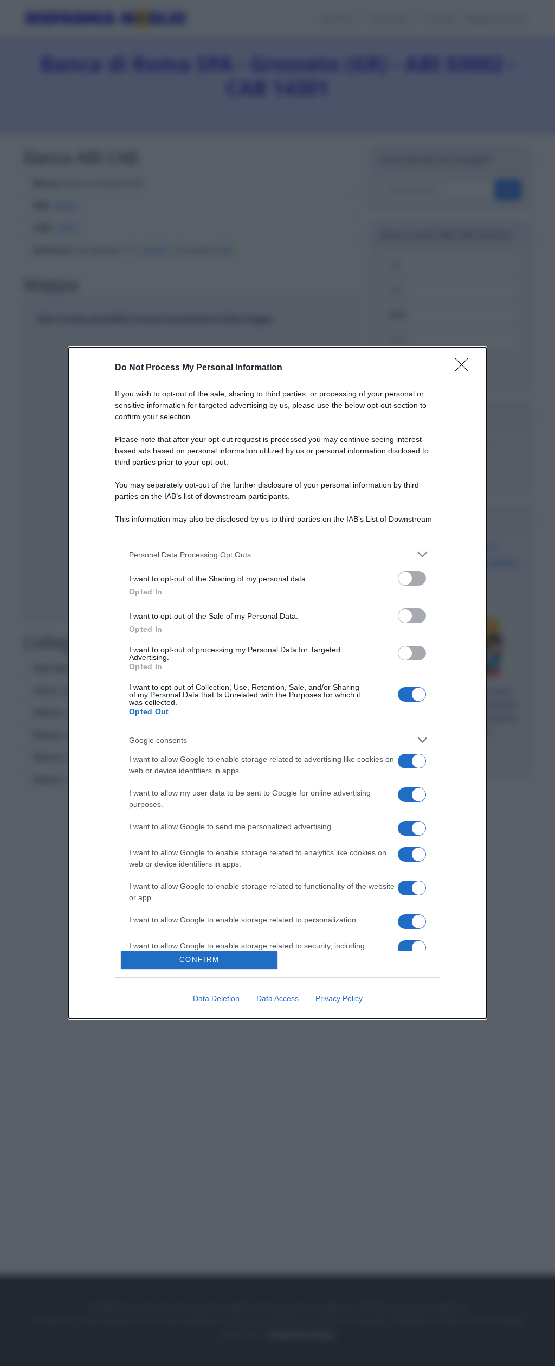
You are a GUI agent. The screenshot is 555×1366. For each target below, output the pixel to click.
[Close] (465, 368)
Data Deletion (216, 998)
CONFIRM (199, 959)
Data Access (277, 998)
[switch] (412, 578)
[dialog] (277, 683)
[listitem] (277, 554)
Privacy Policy (339, 998)
